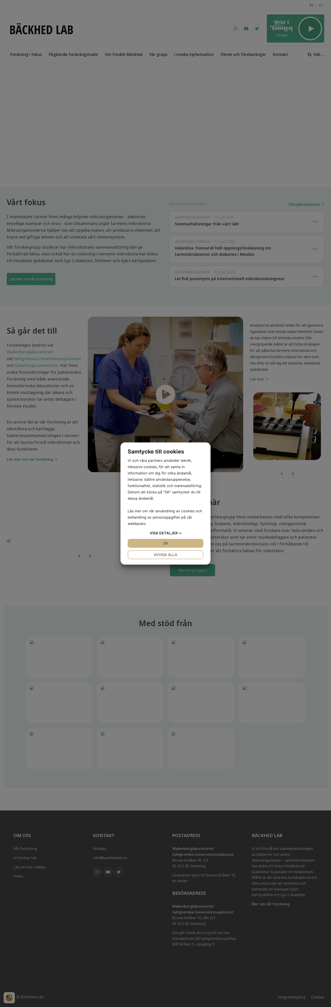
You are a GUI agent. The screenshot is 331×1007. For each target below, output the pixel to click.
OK (165, 543)
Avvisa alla (165, 554)
